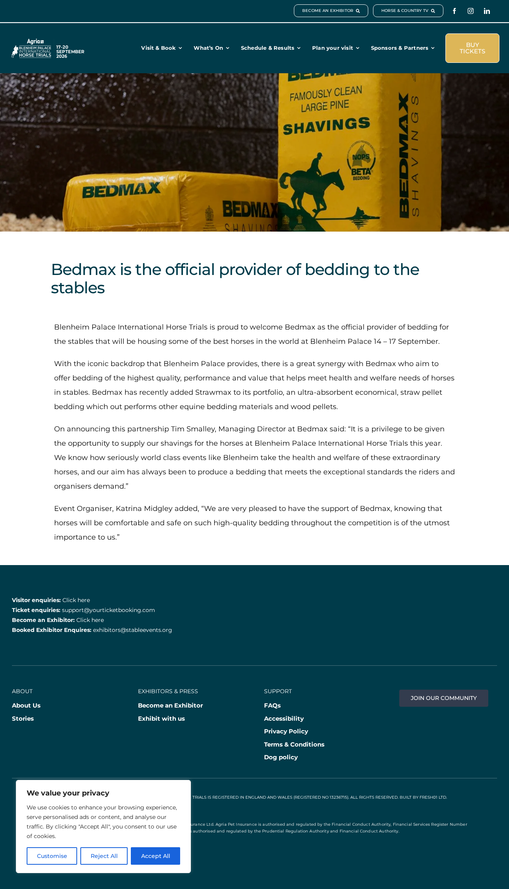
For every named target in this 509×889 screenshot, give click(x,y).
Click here (76, 600)
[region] (103, 826)
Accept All (155, 856)
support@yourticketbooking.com (108, 610)
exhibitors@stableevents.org (132, 630)
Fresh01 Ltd (433, 797)
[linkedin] (487, 11)
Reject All (104, 856)
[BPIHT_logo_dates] (47, 42)
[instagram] (470, 11)
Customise (52, 856)
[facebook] (454, 11)
